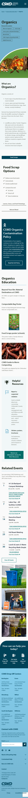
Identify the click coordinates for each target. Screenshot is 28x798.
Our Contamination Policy (16, 249)
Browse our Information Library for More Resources (14, 455)
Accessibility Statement (20, 793)
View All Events (9, 560)
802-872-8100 (5, 777)
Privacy (8, 793)
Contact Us (4, 778)
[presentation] (14, 322)
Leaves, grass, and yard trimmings (11, 31)
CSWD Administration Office (17, 511)
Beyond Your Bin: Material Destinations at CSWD (12, 290)
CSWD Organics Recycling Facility (10, 37)
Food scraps (17, 28)
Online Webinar (14, 552)
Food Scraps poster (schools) (13, 333)
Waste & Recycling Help (11, 11)
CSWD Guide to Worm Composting (10, 363)
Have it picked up (13, 196)
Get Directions (5, 685)
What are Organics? (7, 28)
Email (5, 741)
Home (3, 11)
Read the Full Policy (14, 263)
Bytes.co (3, 790)
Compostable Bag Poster (11, 304)
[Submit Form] (24, 744)
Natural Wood (6, 34)
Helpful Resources (7, 40)
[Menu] (25, 4)
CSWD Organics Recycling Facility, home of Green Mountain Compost (16, 494)
